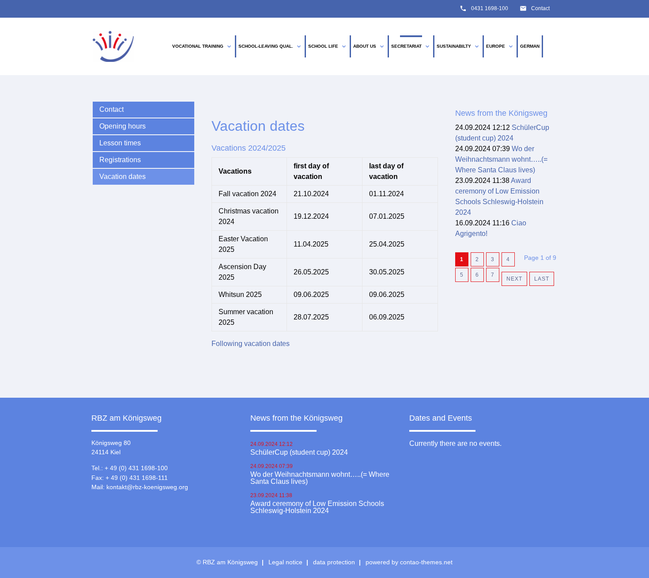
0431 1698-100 (489, 8)
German (530, 46)
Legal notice (285, 562)
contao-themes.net (426, 562)
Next (514, 279)
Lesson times (120, 143)
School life (327, 46)
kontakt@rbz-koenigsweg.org (147, 487)
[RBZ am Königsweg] (113, 46)
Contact (540, 8)
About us (369, 46)
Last (541, 279)
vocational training (202, 46)
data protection (334, 562)
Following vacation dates (250, 343)
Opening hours (122, 126)
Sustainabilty (458, 46)
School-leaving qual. (270, 46)
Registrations (120, 160)
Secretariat (411, 46)
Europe (500, 46)
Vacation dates (122, 176)
